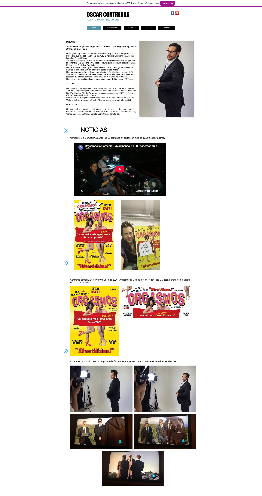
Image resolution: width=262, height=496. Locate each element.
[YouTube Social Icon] (177, 13)
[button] (168, 79)
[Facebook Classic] (172, 13)
